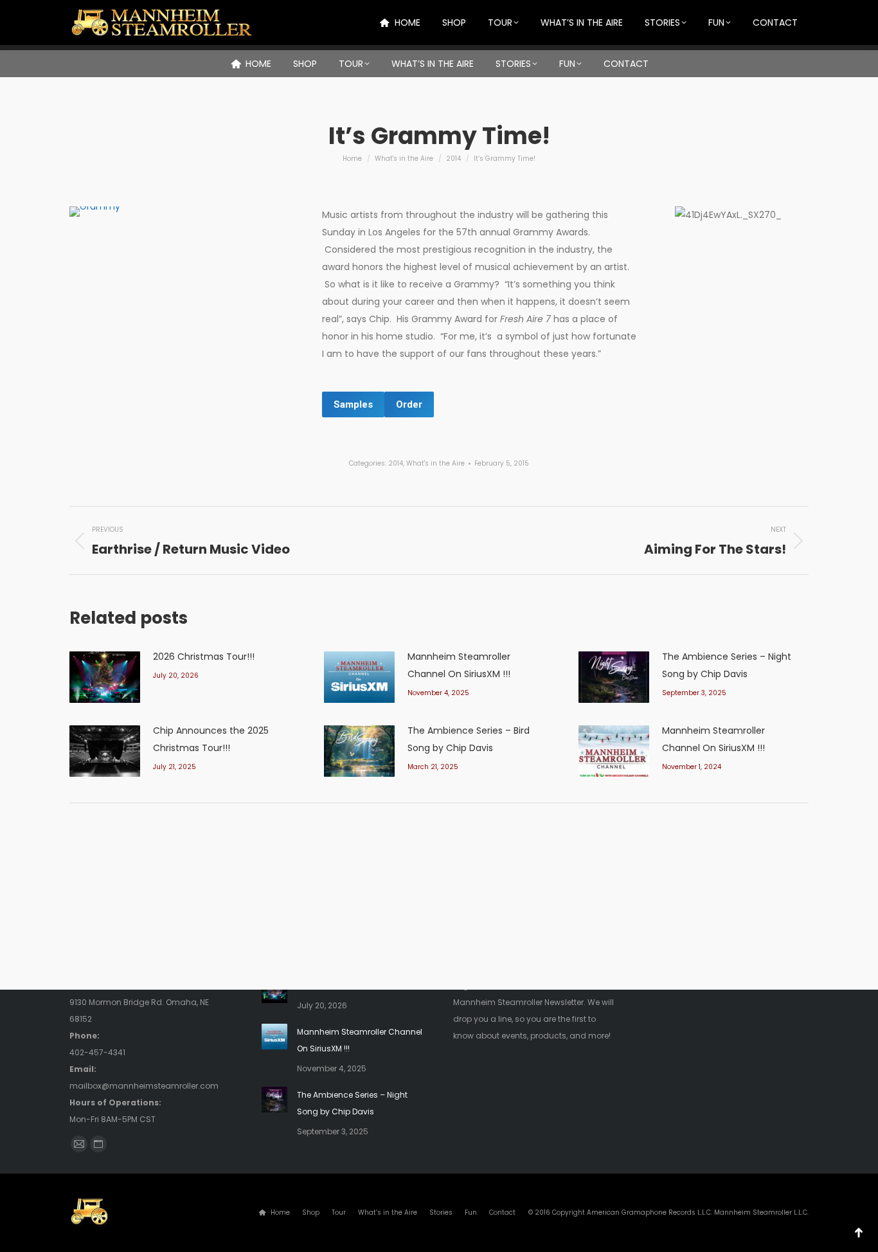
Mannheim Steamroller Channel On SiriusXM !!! (459, 665)
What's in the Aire (435, 463)
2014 (395, 463)
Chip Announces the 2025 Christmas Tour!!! (211, 739)
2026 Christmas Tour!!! (204, 656)
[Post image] (104, 677)
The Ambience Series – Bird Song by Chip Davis (469, 739)
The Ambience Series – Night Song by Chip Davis (726, 665)
